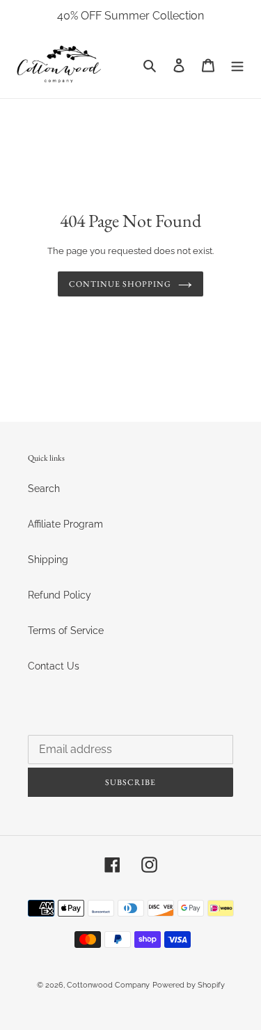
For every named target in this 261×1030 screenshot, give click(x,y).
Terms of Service (66, 630)
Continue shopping (120, 284)
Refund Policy (59, 595)
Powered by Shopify (188, 985)
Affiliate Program (65, 524)
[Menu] (237, 65)
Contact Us (53, 666)
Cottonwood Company (108, 985)
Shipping (48, 559)
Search (44, 488)
